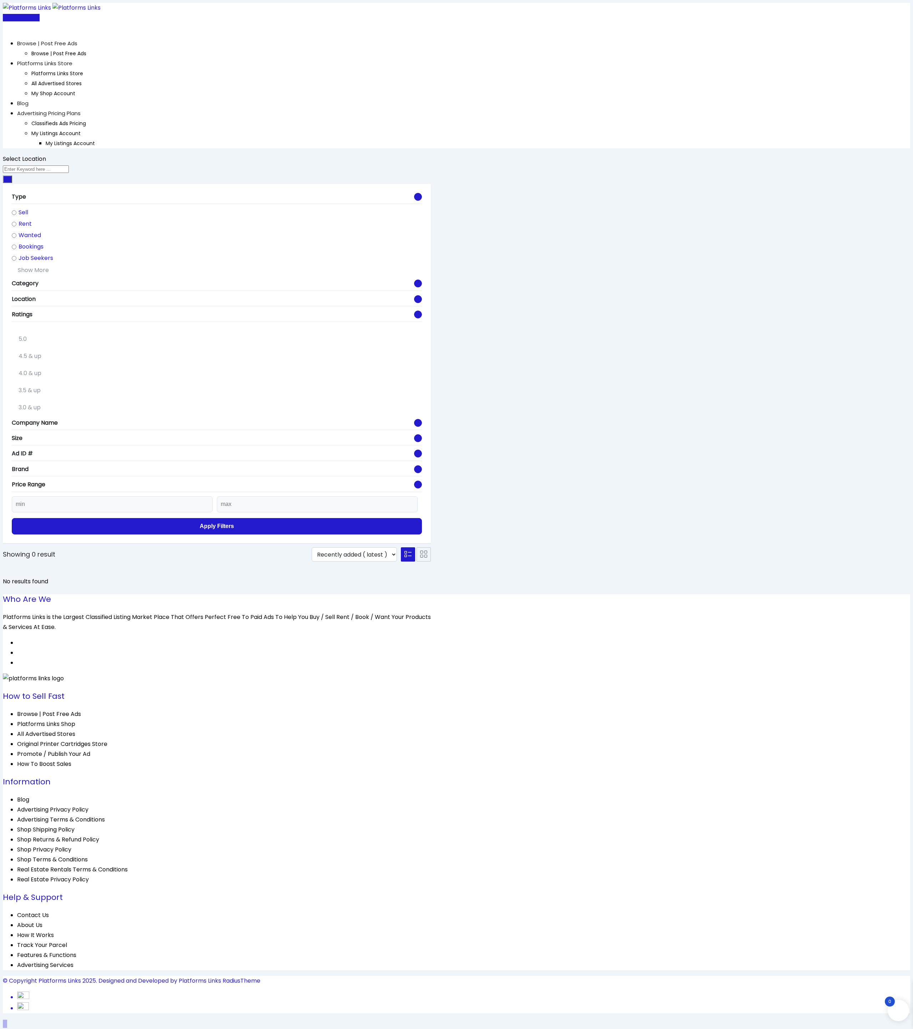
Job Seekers (36, 258)
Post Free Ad (23, 17)
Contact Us (33, 915)
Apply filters (217, 526)
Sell (23, 212)
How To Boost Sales (44, 764)
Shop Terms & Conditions (52, 859)
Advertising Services (45, 965)
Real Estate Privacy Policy (53, 879)
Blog (23, 103)
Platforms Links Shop (46, 724)
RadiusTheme (241, 981)
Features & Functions (46, 955)
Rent (25, 224)
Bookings (31, 246)
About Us (29, 925)
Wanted (30, 235)
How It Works (35, 935)
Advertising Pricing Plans (49, 113)
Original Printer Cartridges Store (62, 744)
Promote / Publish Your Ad (53, 754)
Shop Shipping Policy (46, 829)
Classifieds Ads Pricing (58, 123)
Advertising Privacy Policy (52, 809)
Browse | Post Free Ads (47, 43)
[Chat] (11, 28)
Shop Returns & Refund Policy (58, 839)
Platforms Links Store (44, 63)
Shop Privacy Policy (44, 849)
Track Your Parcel (42, 945)
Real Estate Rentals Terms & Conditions (72, 869)
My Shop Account (53, 93)
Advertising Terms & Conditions (61, 819)
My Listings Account (56, 133)
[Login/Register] (5, 28)
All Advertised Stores (56, 83)
